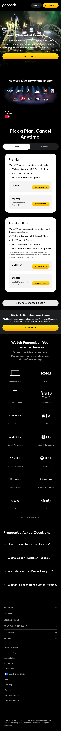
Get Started (50, 5)
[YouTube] (22, 710)
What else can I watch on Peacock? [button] (29, 557)
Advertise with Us (11, 695)
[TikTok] (14, 710)
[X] (37, 710)
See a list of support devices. (30, 517)
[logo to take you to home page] (9, 5)
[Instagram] (30, 710)
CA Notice (8, 663)
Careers (7, 690)
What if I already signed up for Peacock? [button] (32, 584)
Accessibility (9, 658)
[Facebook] (6, 710)
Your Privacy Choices (18, 674)
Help (6, 679)
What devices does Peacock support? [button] (30, 571)
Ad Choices (9, 669)
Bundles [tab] (44, 146)
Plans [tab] (17, 146)
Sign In (36, 5)
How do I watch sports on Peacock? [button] (29, 544)
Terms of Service (11, 647)
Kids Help (8, 684)
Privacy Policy (10, 653)
